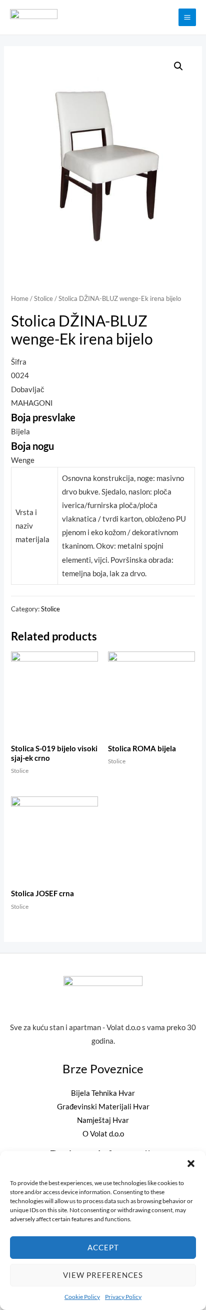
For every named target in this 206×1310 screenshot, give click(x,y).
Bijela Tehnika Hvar (103, 1093)
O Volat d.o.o (103, 1133)
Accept (103, 1247)
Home (19, 298)
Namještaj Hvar (103, 1120)
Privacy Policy (123, 1296)
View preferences (103, 1274)
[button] (191, 1164)
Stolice (43, 298)
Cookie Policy (82, 1296)
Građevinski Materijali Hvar (103, 1106)
